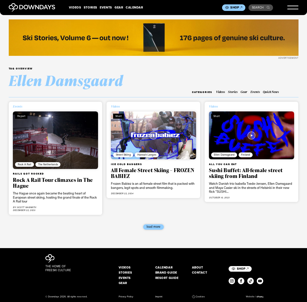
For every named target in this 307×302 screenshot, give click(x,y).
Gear (119, 7)
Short (118, 116)
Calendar (134, 7)
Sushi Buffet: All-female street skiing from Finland (246, 173)
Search (258, 7)
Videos (75, 7)
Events (106, 7)
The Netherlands (48, 164)
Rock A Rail (25, 164)
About (197, 267)
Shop (234, 7)
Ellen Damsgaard (224, 154)
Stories (90, 7)
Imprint (158, 296)
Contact (199, 273)
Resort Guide (167, 278)
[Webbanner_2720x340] (154, 37)
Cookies (200, 296)
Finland (245, 154)
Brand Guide (166, 273)
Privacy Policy (126, 296)
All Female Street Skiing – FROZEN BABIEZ (152, 173)
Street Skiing (123, 154)
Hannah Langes (146, 154)
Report (21, 116)
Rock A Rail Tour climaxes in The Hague (53, 182)
